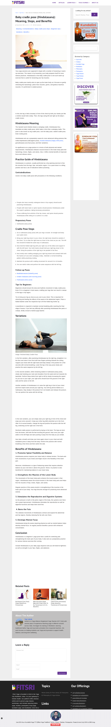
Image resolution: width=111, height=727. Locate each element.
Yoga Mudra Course (78, 692)
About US (95, 2)
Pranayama (79, 71)
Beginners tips (55, 29)
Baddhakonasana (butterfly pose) (27, 273)
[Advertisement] (41, 101)
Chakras (78, 62)
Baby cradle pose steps (42, 29)
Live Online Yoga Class (79, 698)
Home (54, 2)
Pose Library (55, 692)
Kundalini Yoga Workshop (80, 695)
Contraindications (28, 29)
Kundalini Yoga (80, 64)
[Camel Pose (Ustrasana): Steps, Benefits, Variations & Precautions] (59, 594)
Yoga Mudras (80, 76)
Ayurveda (78, 59)
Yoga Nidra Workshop (79, 706)
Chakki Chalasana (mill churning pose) (29, 276)
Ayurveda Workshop (78, 703)
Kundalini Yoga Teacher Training (82, 708)
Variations (19, 32)
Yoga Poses (79, 78)
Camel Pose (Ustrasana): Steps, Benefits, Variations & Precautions (59, 603)
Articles (61, 2)
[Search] (94, 14)
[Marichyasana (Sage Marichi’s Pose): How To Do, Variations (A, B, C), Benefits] (41, 594)
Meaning (19, 29)
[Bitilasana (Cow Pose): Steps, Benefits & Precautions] (23, 594)
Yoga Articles (80, 73)
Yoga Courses (83, 2)
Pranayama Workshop (79, 700)
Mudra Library (46, 692)
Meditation (79, 66)
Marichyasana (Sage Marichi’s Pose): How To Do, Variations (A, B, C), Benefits (40, 604)
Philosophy (79, 69)
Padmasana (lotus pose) (24, 280)
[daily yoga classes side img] (86, 127)
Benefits (26, 32)
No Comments (38, 25)
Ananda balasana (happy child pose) (51, 140)
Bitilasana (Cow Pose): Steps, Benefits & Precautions (22, 603)
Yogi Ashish (19, 25)
